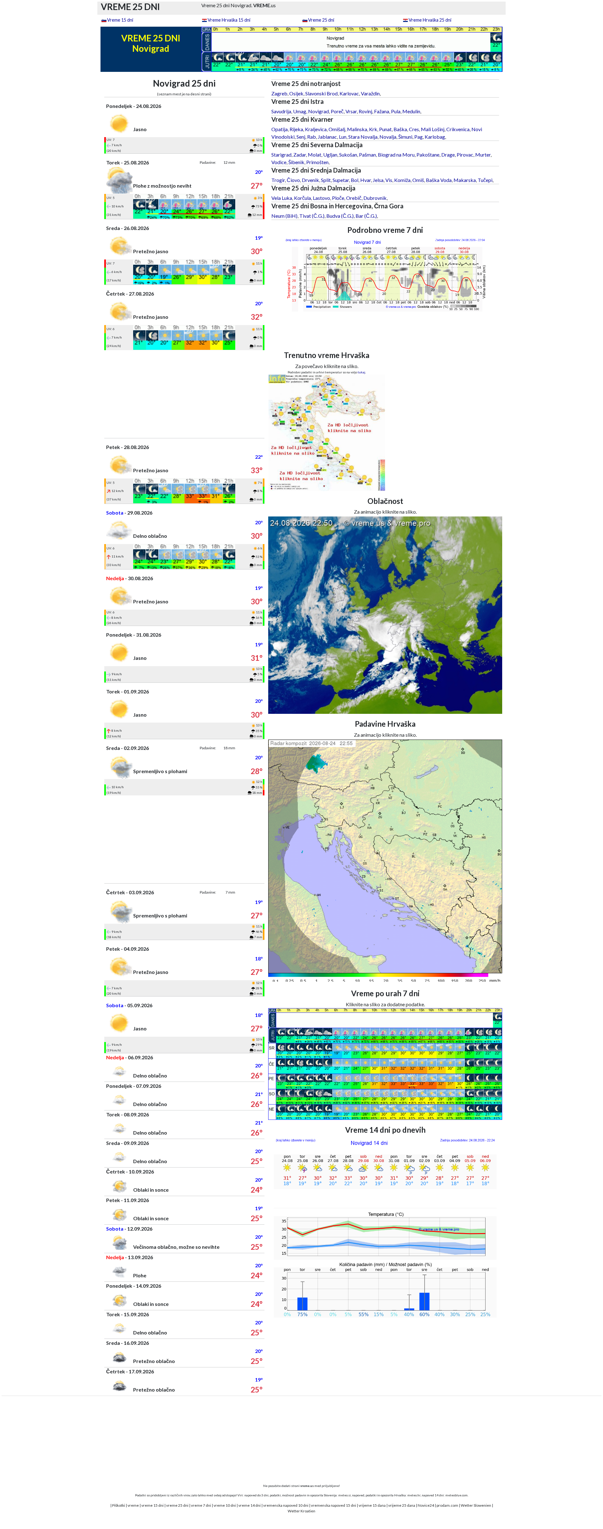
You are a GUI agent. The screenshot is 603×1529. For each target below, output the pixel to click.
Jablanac (327, 137)
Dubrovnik (375, 198)
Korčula (302, 198)
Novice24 (426, 1505)
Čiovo (293, 180)
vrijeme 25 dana (401, 1505)
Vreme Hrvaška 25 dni (430, 20)
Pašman (367, 155)
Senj (300, 137)
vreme (133, 1505)
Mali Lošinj (432, 129)
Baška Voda (439, 180)
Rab (311, 137)
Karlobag (435, 137)
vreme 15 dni (152, 1505)
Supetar (341, 180)
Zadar (299, 155)
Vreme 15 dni (120, 20)
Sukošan (348, 155)
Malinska (357, 129)
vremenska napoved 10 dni (285, 1505)
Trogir (278, 180)
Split (326, 180)
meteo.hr (414, 1495)
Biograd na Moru (396, 155)
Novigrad (318, 111)
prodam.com (447, 1505)
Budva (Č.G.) (340, 216)
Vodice (278, 162)
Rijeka (296, 129)
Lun (342, 137)
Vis (388, 180)
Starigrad (281, 155)
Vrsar (351, 111)
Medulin (411, 111)
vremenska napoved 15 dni (333, 1505)
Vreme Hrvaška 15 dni (229, 20)
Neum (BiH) (284, 216)
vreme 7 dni (201, 1505)
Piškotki (118, 1505)
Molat (314, 155)
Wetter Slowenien (476, 1505)
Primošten (317, 162)
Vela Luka (281, 198)
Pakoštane (427, 155)
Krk (373, 129)
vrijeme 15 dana (372, 1505)
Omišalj (337, 129)
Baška (400, 129)
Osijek (296, 93)
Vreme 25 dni (321, 20)
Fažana (381, 111)
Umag (299, 111)
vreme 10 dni (225, 1505)
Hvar (365, 180)
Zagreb (279, 93)
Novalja (387, 137)
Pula (395, 111)
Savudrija (281, 111)
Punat (385, 129)
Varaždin (370, 93)
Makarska (465, 180)
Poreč (337, 111)
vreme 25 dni (177, 1505)
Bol (354, 180)
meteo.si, (344, 1495)
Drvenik (310, 180)
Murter (483, 155)
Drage (448, 155)
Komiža (402, 180)
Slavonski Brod (321, 93)
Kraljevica (316, 129)
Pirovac (465, 155)
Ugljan (330, 155)
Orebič (353, 198)
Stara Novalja (363, 137)
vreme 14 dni (249, 1505)
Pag (418, 137)
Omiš (418, 180)
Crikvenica (458, 129)
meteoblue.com (456, 1495)
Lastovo (321, 198)
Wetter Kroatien (301, 1511)
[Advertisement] (184, 394)
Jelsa (378, 180)
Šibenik (296, 162)
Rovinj (365, 111)
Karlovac (349, 93)
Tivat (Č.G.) (311, 216)
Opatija (279, 129)
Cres (414, 129)
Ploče (338, 198)
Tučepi (485, 180)
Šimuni (405, 137)
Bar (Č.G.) (366, 216)
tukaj (361, 372)
